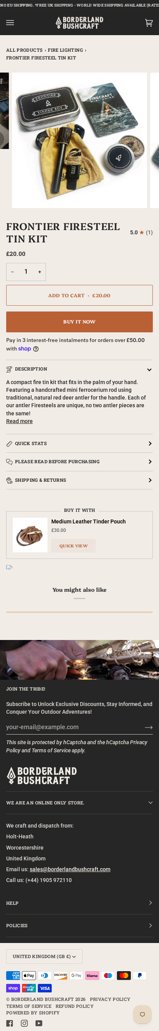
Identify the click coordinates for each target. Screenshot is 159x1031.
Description (31, 369)
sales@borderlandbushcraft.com (70, 869)
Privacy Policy (110, 999)
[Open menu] (17, 23)
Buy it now (79, 321)
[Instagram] (24, 1023)
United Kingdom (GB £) (42, 956)
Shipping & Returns (40, 480)
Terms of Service (51, 750)
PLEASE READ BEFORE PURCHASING (57, 461)
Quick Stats (31, 443)
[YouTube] (39, 1023)
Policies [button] (17, 925)
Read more (19, 421)
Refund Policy (75, 1006)
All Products (24, 50)
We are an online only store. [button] (45, 803)
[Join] (142, 727)
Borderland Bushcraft (42, 999)
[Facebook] (9, 1023)
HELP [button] (12, 903)
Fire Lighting (65, 50)
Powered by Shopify (33, 1013)
